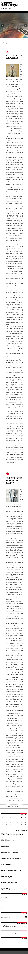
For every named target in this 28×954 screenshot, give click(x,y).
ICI (22, 933)
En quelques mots (4, 897)
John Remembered (5, 846)
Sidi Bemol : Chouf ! (5, 888)
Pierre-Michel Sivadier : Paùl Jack (9, 882)
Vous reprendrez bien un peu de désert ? (14, 480)
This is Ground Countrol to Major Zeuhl (10, 852)
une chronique (15, 523)
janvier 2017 (25, 38)
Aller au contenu (4, 2)
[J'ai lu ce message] (26, 950)
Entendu (2, 899)
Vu (1, 908)
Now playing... (3, 904)
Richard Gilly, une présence (7, 840)
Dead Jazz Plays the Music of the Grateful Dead (12, 834)
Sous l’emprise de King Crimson (14, 56)
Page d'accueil (19, 38)
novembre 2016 (13, 38)
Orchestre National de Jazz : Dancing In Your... (11, 870)
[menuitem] (14, 39)
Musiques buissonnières (9, 4)
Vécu (1, 906)
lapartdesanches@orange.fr (12, 157)
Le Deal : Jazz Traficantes (6, 876)
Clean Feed (19, 778)
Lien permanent (10, 466)
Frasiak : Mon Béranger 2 (6, 864)
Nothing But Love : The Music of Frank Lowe (11, 858)
